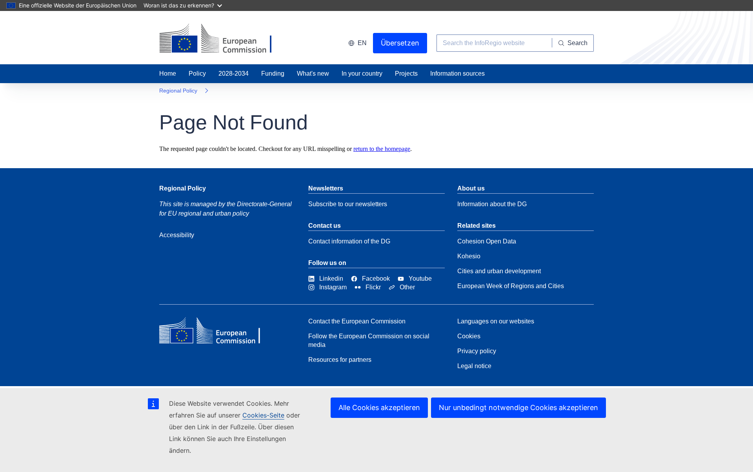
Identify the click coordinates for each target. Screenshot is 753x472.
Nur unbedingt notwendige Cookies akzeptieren (518, 407)
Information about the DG (492, 204)
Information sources (457, 73)
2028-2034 (233, 73)
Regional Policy (178, 90)
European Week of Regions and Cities (510, 286)
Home (167, 73)
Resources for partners (339, 359)
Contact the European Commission (357, 321)
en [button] (362, 43)
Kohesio (468, 256)
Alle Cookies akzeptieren (379, 407)
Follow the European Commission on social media (368, 340)
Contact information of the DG (349, 241)
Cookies (468, 336)
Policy (197, 73)
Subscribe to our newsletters (347, 204)
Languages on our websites (495, 321)
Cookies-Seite (263, 415)
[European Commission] (216, 332)
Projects (406, 73)
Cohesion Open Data (486, 241)
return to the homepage (381, 148)
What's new (313, 73)
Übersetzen (400, 43)
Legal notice (474, 366)
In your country (362, 73)
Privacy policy (476, 351)
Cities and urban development (499, 271)
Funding (272, 73)
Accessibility (176, 235)
